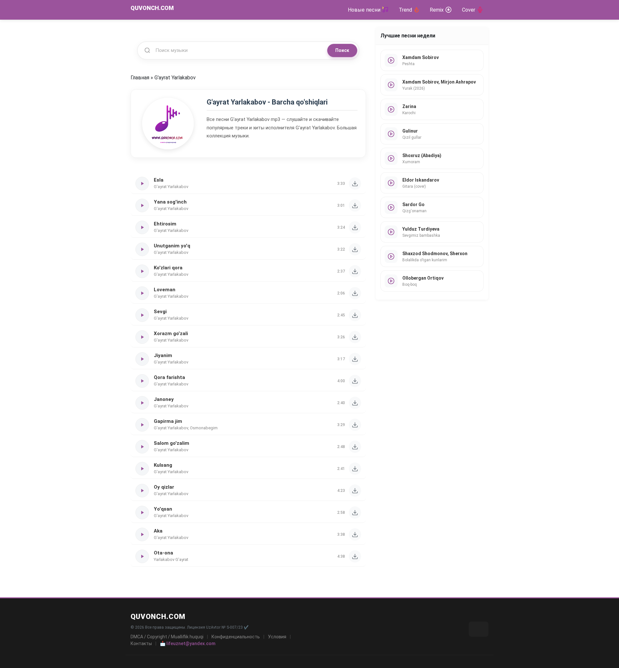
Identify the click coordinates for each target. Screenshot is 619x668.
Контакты (141, 643)
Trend (405, 10)
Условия (277, 636)
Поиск (342, 50)
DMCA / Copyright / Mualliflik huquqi (167, 636)
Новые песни (364, 10)
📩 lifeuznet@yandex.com (187, 643)
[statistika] (479, 629)
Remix (437, 10)
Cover (468, 10)
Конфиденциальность (235, 636)
